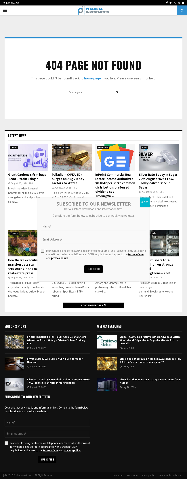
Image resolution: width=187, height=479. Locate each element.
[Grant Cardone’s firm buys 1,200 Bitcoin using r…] (28, 157)
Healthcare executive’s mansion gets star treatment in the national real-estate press (27, 267)
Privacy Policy (149, 475)
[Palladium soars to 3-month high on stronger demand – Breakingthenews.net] (159, 243)
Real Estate (103, 147)
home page (92, 78)
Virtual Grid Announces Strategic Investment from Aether (150, 381)
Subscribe (47, 459)
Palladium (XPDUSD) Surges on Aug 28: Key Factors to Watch (68, 179)
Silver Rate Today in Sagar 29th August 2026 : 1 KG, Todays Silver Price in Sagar (158, 181)
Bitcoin (14, 147)
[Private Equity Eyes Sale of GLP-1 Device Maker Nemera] (14, 363)
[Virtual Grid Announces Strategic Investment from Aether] (107, 384)
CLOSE (144, 202)
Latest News (17, 135)
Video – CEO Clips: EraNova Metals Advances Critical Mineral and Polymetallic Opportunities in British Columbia (150, 340)
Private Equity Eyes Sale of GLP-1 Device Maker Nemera (55, 360)
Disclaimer (132, 475)
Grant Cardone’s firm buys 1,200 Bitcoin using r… (27, 177)
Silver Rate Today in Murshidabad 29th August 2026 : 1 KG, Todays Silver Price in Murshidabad (58, 381)
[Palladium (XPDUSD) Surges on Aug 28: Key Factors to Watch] (72, 157)
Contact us (118, 475)
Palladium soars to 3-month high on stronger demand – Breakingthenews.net (157, 267)
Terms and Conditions (170, 475)
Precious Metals (62, 147)
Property (14, 233)
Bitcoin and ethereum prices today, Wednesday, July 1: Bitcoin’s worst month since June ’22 (150, 360)
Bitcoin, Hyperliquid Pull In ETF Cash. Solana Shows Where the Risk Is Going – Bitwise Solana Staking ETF (56, 340)
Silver (144, 147)
